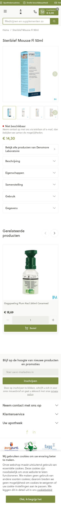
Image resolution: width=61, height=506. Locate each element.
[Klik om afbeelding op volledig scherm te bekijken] (30, 74)
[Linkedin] (34, 432)
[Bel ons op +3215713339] (35, 11)
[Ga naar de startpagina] (20, 12)
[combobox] (26, 21)
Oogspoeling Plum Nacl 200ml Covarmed (26, 303)
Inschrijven (30, 381)
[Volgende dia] (54, 233)
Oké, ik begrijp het (31, 499)
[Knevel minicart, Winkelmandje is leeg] (42, 12)
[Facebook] (27, 432)
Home (6, 30)
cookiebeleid (44, 490)
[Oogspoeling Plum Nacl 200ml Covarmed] (30, 272)
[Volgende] (55, 74)
